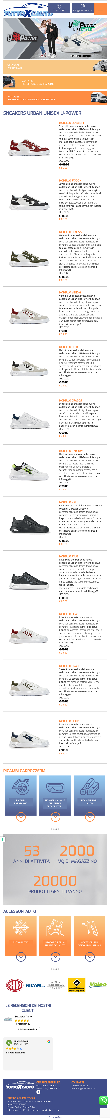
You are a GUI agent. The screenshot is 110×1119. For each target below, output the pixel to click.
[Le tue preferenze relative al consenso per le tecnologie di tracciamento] (2, 839)
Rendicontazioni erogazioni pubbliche (41, 1110)
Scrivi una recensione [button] (27, 1029)
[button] (51, 829)
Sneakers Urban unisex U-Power (42, 113)
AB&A (58, 1117)
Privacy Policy (14, 1107)
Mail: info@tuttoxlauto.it (83, 1088)
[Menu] (100, 9)
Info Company (14, 1110)
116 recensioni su (22, 1024)
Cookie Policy (29, 1107)
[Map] (82, 1029)
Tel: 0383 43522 (79, 1085)
